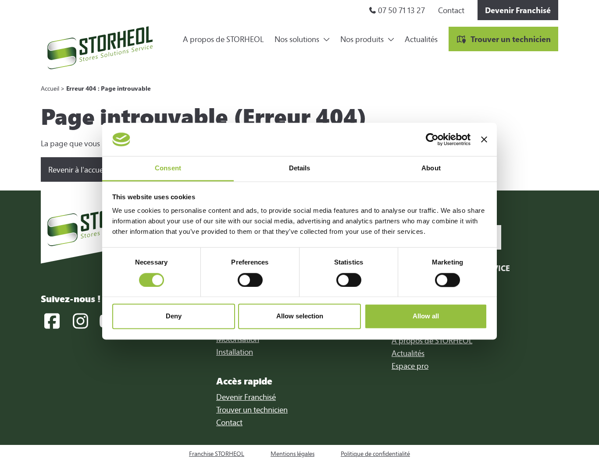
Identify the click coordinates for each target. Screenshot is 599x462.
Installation (234, 351)
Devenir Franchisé (518, 10)
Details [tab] (299, 168)
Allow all (426, 316)
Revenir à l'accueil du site (89, 169)
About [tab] (431, 168)
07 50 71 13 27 (401, 10)
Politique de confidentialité (375, 453)
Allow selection (299, 316)
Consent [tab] (168, 168)
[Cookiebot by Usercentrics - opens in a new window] (432, 139)
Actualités (421, 39)
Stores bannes (363, 17)
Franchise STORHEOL (216, 453)
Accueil (50, 88)
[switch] (250, 280)
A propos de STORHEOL (223, 39)
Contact (451, 10)
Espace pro (410, 365)
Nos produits (362, 39)
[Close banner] (484, 139)
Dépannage (294, 17)
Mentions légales (292, 453)
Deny (174, 316)
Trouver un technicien (511, 39)
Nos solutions (297, 39)
